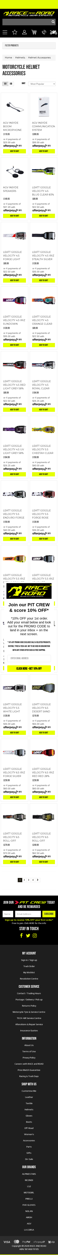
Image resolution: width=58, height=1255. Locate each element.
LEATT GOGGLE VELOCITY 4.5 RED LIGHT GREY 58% (14, 385)
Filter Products (12, 45)
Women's (29, 1134)
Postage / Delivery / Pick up (29, 999)
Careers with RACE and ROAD (29, 1063)
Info (20, 145)
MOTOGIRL (29, 1192)
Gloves (29, 1115)
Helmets (29, 1109)
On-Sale (29, 1159)
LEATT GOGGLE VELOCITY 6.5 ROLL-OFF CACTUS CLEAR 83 (12, 840)
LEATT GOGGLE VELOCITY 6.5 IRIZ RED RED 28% (43, 772)
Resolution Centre (29, 978)
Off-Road (29, 1128)
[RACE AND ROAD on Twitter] (28, 935)
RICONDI (29, 1180)
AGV (29, 1223)
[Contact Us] (44, 35)
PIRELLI (29, 1198)
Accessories (29, 1140)
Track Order (29, 966)
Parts (29, 1146)
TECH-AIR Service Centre (29, 1018)
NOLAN (29, 1211)
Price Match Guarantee (29, 1070)
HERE (31, 923)
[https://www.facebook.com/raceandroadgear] (21, 935)
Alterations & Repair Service (29, 1024)
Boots (29, 1122)
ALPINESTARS (29, 1174)
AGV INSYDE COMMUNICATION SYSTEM (43, 126)
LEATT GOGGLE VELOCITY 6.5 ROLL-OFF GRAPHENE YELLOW (41, 840)
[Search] (52, 22)
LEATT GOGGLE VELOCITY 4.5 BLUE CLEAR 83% (43, 191)
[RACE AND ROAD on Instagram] (35, 935)
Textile (29, 1103)
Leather (29, 1097)
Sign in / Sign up (29, 960)
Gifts (29, 1153)
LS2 (29, 1186)
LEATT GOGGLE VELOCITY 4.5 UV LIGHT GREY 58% (13, 449)
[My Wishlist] (14, 33)
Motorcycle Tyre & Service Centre (29, 1012)
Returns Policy (29, 1005)
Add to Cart (14, 151)
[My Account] (24, 35)
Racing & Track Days (29, 1076)
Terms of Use (29, 1051)
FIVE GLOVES (29, 1205)
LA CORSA (29, 1229)
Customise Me (29, 1091)
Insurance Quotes (29, 1030)
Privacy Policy (29, 1057)
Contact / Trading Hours (29, 993)
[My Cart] (34, 33)
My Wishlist (29, 972)
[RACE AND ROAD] (29, 13)
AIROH (29, 1217)
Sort (23, 83)
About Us (29, 1045)
